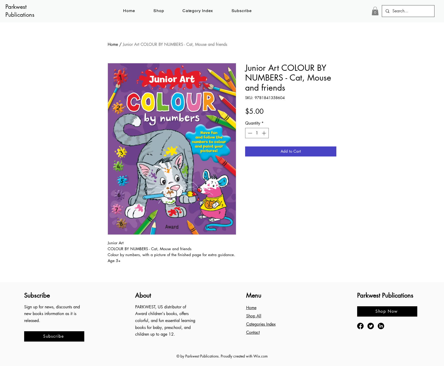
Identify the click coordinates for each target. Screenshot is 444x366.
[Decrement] (249, 133)
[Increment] (264, 133)
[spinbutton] (257, 133)
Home (113, 44)
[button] (241, 11)
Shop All (253, 316)
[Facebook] (360, 326)
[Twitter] (370, 326)
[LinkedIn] (381, 326)
